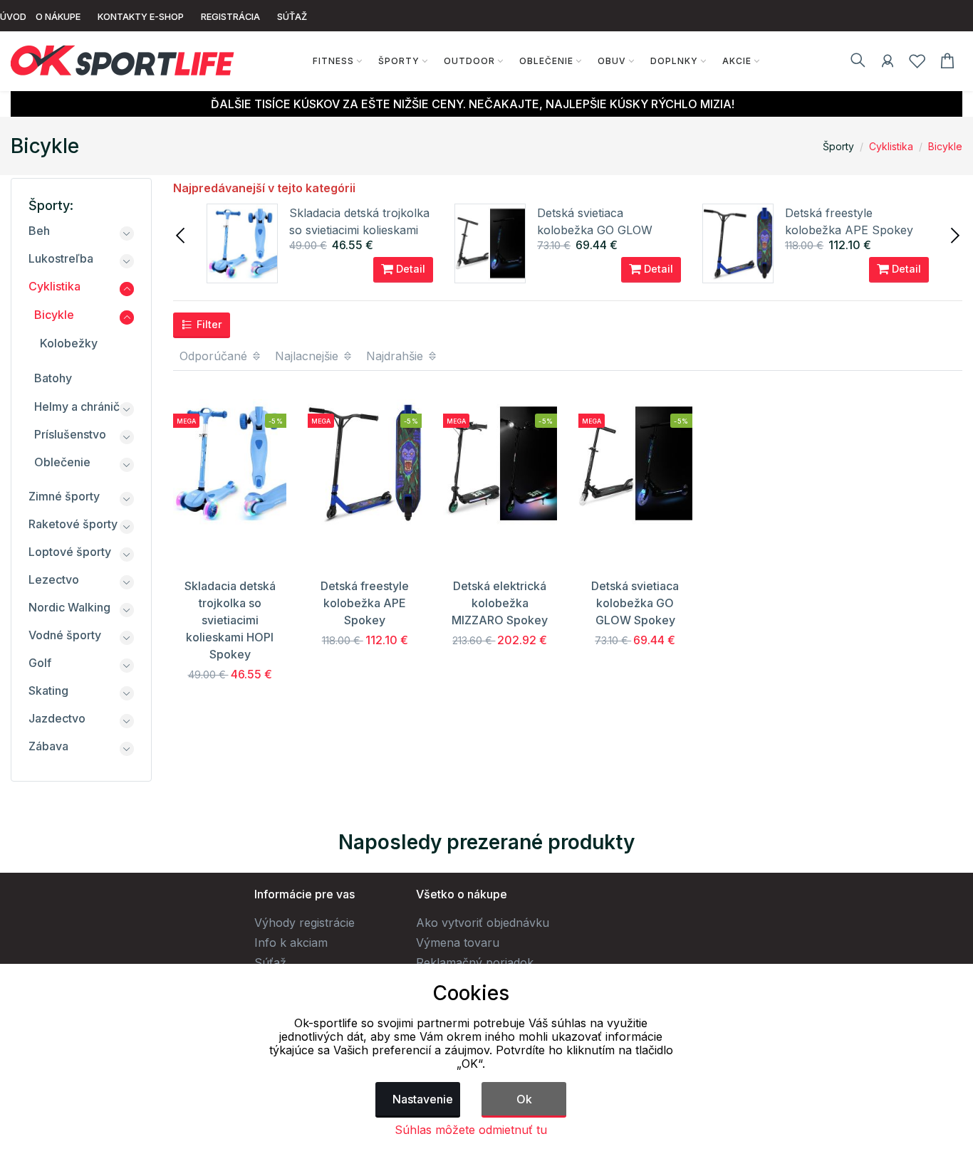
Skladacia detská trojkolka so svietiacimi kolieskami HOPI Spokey (359, 230)
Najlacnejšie (308, 356)
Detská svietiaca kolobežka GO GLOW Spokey (594, 230)
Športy (399, 61)
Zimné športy (64, 496)
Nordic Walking (69, 607)
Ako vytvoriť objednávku (482, 922)
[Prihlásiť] (887, 63)
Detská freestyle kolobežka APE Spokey (365, 603)
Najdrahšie (396, 356)
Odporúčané (215, 356)
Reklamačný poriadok (475, 962)
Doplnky (674, 61)
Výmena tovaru (457, 942)
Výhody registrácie (304, 922)
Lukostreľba (60, 258)
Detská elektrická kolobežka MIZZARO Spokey (500, 603)
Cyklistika (891, 146)
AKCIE (736, 61)
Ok (524, 1099)
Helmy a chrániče (80, 406)
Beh (39, 231)
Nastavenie (422, 1099)
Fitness (333, 61)
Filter (208, 324)
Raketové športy (73, 524)
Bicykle (945, 146)
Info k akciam (291, 942)
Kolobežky (69, 343)
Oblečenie (546, 61)
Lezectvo (53, 579)
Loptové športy (69, 552)
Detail (409, 269)
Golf (39, 663)
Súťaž (270, 962)
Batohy (53, 378)
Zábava (48, 746)
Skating (48, 690)
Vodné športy (64, 635)
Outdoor (469, 61)
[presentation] (181, 234)
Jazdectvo (56, 718)
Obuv (612, 61)
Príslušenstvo (70, 434)
